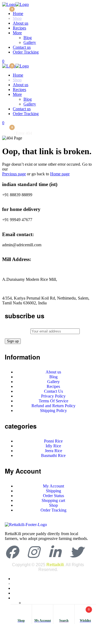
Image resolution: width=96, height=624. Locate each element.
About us (20, 23)
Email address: (17, 331)
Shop (17, 18)
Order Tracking (26, 52)
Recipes (19, 28)
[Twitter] (76, 552)
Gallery (29, 42)
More (17, 33)
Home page (60, 174)
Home (18, 13)
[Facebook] (11, 552)
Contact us (22, 47)
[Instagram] (33, 552)
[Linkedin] (54, 552)
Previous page (14, 174)
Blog (27, 37)
